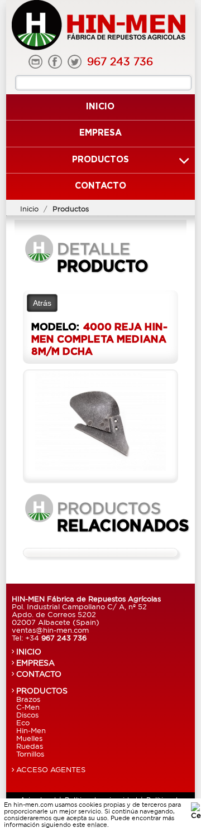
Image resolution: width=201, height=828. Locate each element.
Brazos (28, 699)
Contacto (100, 186)
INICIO (28, 651)
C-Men (28, 707)
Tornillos (30, 754)
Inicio (100, 107)
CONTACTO (38, 674)
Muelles (29, 738)
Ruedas (29, 746)
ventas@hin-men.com (50, 630)
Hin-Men (31, 730)
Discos (27, 715)
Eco (23, 722)
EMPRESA (35, 662)
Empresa (100, 133)
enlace (97, 824)
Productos (100, 160)
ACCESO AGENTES (50, 769)
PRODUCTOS (42, 690)
